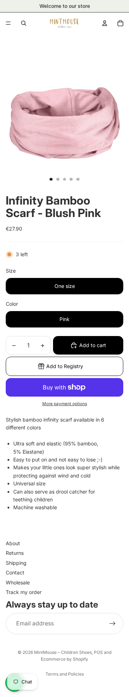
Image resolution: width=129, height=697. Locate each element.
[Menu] (8, 23)
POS (98, 652)
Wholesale (18, 582)
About (13, 543)
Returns (15, 553)
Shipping (16, 563)
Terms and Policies (65, 674)
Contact (15, 573)
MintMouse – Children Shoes (63, 652)
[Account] (105, 23)
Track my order (24, 592)
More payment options (64, 403)
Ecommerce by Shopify (64, 659)
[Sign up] (112, 623)
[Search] (24, 23)
